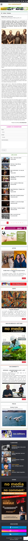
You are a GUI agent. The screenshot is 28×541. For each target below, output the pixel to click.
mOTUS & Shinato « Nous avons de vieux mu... (19, 447)
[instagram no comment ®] (25, 1)
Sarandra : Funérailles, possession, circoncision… (17, 177)
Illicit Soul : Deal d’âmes (15, 164)
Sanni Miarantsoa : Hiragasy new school (17, 190)
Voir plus (23, 278)
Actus (14, 248)
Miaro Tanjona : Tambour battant (17, 208)
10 (20, 222)
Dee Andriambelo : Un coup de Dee (17, 171)
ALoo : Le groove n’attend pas (16, 182)
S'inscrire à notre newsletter (14, 1)
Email (3, 134)
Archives (14, 442)
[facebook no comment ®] (21, 1)
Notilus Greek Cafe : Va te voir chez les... (18, 454)
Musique (9, 13)
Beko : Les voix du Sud (15, 214)
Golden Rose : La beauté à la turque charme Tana (14, 271)
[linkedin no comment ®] (23, 1)
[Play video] (14, 390)
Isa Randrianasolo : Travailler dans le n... (18, 460)
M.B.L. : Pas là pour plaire (15, 157)
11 (22, 222)
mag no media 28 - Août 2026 (14, 323)
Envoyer (4, 150)
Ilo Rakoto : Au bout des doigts (17, 201)
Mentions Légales (14, 539)
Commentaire (5, 140)
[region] (14, 274)
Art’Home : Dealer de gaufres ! (18, 472)
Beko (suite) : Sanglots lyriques (17, 195)
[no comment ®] (27, 1)
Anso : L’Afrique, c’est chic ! (18, 465)
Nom (3, 129)
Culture (4, 13)
